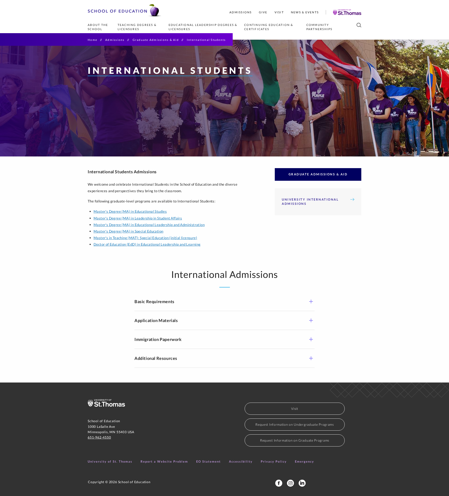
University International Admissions (310, 201)
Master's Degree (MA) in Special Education (128, 231)
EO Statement (208, 461)
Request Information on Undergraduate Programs (294, 424)
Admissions (240, 12)
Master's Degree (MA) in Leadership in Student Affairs (138, 218)
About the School (98, 27)
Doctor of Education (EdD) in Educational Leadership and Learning (147, 244)
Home (92, 40)
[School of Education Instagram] (290, 483)
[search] (359, 25)
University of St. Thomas (110, 461)
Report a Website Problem (164, 461)
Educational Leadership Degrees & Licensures (203, 27)
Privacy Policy (274, 461)
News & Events (305, 12)
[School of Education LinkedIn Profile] (302, 483)
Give (263, 12)
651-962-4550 (99, 437)
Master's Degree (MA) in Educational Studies (130, 211)
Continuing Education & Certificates (269, 27)
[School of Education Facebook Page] (278, 483)
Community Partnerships (319, 27)
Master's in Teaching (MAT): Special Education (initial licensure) (145, 238)
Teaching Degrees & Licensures (138, 27)
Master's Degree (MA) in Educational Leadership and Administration (149, 225)
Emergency (304, 461)
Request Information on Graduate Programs (294, 440)
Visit (279, 12)
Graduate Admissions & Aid (156, 40)
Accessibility (241, 461)
